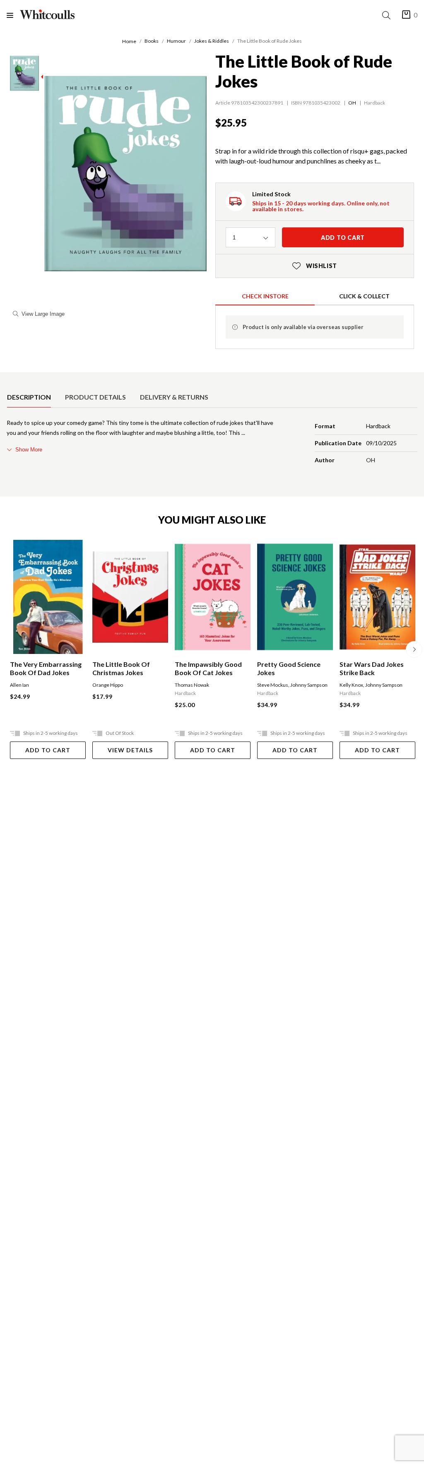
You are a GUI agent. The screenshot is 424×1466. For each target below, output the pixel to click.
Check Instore (265, 296)
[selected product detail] (9, 379)
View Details (130, 750)
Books (152, 41)
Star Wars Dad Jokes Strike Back (372, 668)
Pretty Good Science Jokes (288, 668)
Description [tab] (29, 397)
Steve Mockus (272, 685)
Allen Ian (19, 685)
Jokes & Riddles (211, 41)
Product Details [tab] (95, 397)
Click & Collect (364, 296)
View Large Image (43, 314)
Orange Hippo (107, 685)
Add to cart (343, 237)
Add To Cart (47, 750)
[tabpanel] (212, 443)
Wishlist (314, 265)
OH (352, 103)
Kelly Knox (351, 685)
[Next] (414, 649)
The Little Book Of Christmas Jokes (121, 668)
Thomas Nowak (192, 685)
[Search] (388, 15)
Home (129, 41)
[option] (29, 397)
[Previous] (10, 649)
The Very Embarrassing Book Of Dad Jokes (46, 668)
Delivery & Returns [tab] (174, 397)
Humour (176, 41)
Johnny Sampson (309, 685)
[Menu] (13, 15)
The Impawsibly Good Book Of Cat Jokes (208, 668)
